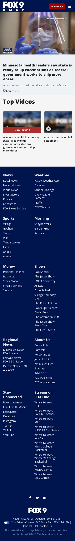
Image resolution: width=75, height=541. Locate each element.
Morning (41, 218)
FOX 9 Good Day (44, 281)
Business (8, 276)
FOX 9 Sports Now (46, 308)
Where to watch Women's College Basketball (45, 458)
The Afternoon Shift (46, 317)
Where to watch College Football (44, 412)
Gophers (8, 228)
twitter (37, 498)
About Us (42, 339)
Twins (6, 233)
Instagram (9, 421)
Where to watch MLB (44, 420)
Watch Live (57, 6)
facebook (30, 498)
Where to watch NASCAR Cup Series (46, 428)
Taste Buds (41, 312)
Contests (40, 350)
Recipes (39, 233)
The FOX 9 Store (44, 330)
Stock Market (11, 281)
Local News (10, 180)
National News (12, 185)
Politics (7, 199)
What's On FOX (43, 364)
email (45, 498)
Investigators (11, 194)
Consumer (9, 204)
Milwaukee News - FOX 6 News (14, 351)
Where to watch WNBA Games (44, 467)
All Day (38, 286)
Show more (11, 90)
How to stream (12, 402)
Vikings (7, 224)
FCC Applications (44, 382)
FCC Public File (43, 377)
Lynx (6, 247)
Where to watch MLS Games (44, 476)
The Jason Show (44, 276)
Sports (8, 218)
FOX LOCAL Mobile (15, 407)
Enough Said (42, 290)
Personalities (42, 354)
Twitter (7, 425)
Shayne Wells (42, 224)
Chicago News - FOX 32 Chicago (13, 359)
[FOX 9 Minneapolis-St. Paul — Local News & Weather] (14, 6)
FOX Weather (42, 207)
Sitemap (39, 368)
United (7, 251)
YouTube (8, 435)
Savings (7, 290)
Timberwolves (12, 242)
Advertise (40, 373)
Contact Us (41, 345)
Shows (39, 266)
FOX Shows (41, 272)
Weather (41, 175)
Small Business (12, 286)
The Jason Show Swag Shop (44, 323)
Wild (5, 238)
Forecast (39, 185)
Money (9, 266)
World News (10, 190)
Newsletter (10, 411)
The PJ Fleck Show (45, 303)
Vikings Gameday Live (45, 296)
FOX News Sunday (14, 208)
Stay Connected (12, 394)
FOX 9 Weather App (46, 180)
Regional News (10, 342)
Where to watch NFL (44, 404)
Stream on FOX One (43, 394)
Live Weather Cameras (42, 196)
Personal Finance (13, 272)
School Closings (44, 190)
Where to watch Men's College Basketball (44, 446)
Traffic (38, 202)
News (8, 175)
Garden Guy (41, 228)
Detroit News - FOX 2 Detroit (15, 367)
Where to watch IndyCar (44, 436)
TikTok (7, 430)
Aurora (7, 256)
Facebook (9, 416)
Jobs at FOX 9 (42, 359)
